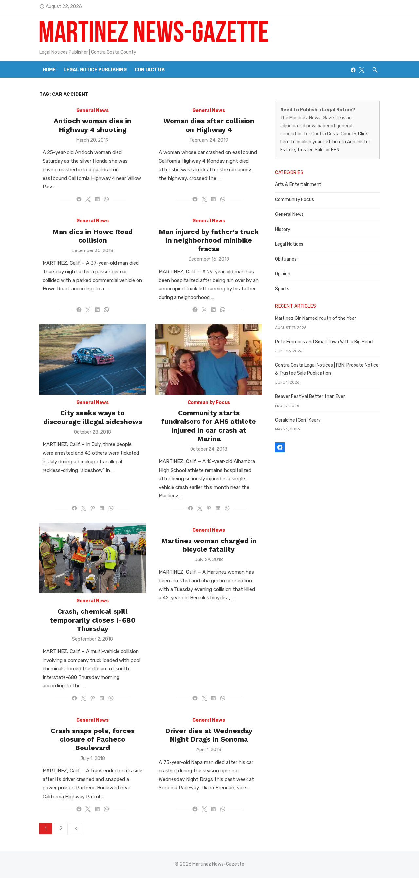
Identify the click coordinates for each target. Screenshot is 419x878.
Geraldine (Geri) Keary (298, 420)
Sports (282, 289)
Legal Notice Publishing (95, 70)
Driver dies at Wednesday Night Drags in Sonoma (208, 735)
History (282, 229)
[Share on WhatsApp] (106, 199)
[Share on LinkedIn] (97, 199)
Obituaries (286, 259)
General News (92, 110)
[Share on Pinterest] (93, 508)
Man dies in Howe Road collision (92, 236)
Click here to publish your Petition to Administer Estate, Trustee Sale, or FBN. (325, 142)
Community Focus (209, 402)
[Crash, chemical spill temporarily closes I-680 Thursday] (92, 558)
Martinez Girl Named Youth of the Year (315, 318)
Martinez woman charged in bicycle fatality (209, 545)
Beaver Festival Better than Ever (310, 396)
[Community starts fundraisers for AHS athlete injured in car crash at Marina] (208, 359)
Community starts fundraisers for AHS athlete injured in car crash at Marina (208, 426)
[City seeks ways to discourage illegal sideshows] (92, 359)
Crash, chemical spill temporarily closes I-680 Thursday (93, 620)
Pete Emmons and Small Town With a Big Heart (324, 342)
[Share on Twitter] (88, 199)
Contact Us (150, 70)
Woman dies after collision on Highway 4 (208, 125)
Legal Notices (289, 244)
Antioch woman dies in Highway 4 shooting (92, 125)
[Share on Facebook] (79, 199)
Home (49, 70)
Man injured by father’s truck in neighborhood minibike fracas (209, 240)
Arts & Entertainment (298, 184)
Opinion (282, 274)
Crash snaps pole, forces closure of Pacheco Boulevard (93, 739)
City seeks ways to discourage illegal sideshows (92, 417)
